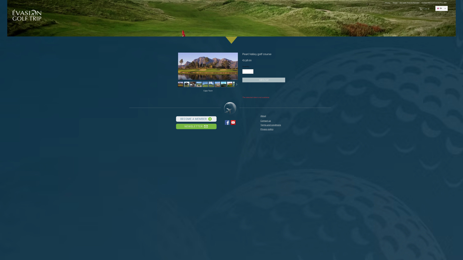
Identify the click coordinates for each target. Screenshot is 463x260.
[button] (426, 8)
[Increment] (251, 71)
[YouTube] (233, 122)
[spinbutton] (248, 71)
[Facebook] (227, 122)
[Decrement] (244, 71)
